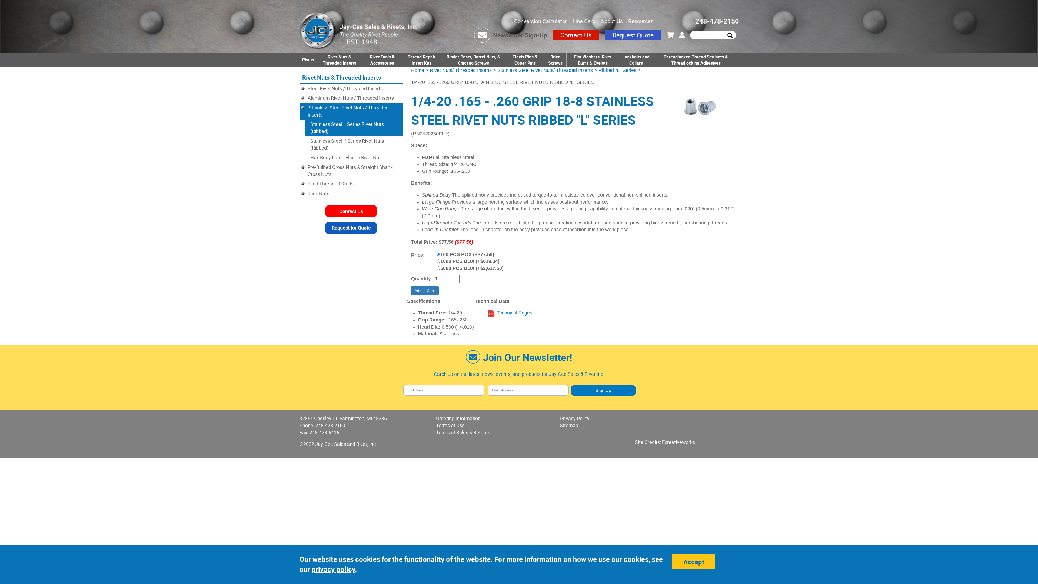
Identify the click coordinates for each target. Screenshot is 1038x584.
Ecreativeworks (678, 442)
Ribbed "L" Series (617, 70)
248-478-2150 (717, 20)
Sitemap (569, 425)
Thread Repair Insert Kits (421, 60)
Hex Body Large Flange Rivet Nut (345, 157)
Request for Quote (351, 227)
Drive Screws (555, 60)
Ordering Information (458, 418)
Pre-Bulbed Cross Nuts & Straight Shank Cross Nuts (350, 170)
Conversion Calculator (540, 21)
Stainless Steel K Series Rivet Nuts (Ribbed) (347, 144)
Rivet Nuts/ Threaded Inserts (461, 70)
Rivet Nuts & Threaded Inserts (339, 60)
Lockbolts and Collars (636, 60)
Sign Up (603, 390)
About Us (612, 21)
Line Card (584, 21)
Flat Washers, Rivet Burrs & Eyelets (592, 60)
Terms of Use (450, 425)
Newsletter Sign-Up (520, 35)
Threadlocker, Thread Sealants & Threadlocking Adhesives (696, 60)
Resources (640, 21)
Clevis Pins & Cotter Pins (525, 60)
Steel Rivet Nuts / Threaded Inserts (345, 88)
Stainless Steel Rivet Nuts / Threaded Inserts (348, 111)
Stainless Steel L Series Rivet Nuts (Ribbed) (347, 127)
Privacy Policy (575, 418)
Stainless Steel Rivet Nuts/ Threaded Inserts (545, 70)
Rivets (308, 60)
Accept (693, 562)
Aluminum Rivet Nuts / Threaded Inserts (351, 98)
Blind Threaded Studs (331, 183)
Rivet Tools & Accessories (382, 60)
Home (417, 70)
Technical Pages (514, 313)
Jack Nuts (318, 193)
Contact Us (575, 35)
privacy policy (333, 569)
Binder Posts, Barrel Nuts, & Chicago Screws (473, 60)
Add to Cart (425, 290)
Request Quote (633, 35)
